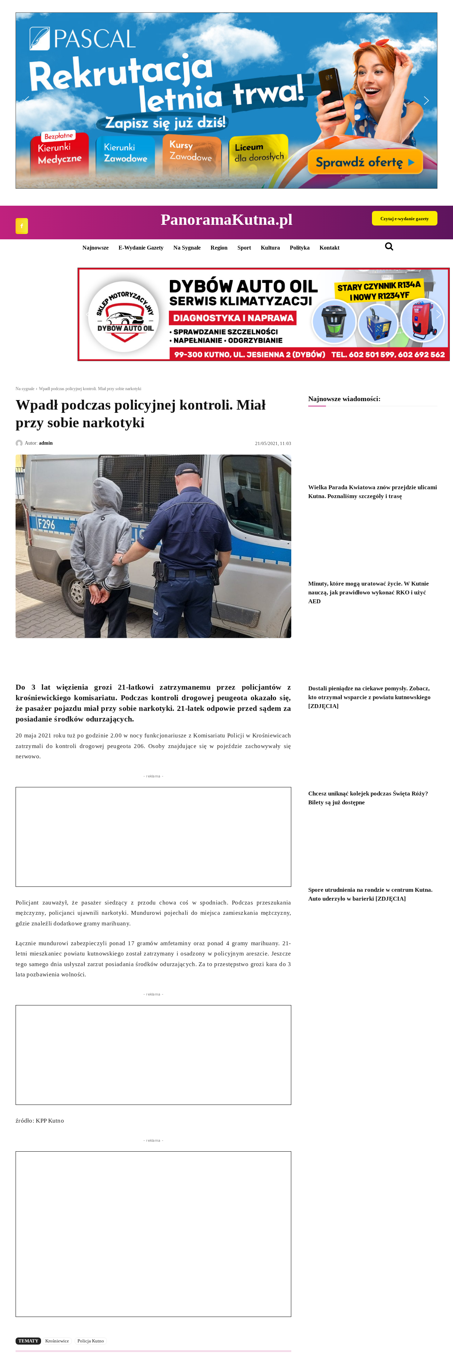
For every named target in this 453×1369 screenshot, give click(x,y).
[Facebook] (22, 226)
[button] (226, 100)
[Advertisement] (153, 836)
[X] (39, 655)
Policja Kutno (91, 1341)
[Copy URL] (88, 655)
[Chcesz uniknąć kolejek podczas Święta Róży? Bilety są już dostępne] (372, 752)
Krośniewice (57, 1341)
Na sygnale (25, 388)
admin (46, 443)
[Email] (71, 655)
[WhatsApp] (55, 655)
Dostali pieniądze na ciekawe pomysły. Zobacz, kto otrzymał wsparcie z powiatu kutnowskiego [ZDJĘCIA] (369, 697)
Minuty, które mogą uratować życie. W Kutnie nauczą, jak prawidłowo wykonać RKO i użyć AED (368, 592)
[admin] (20, 443)
